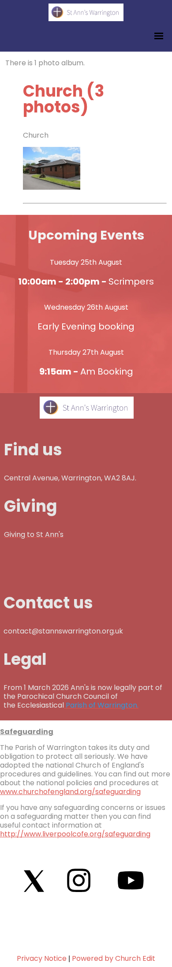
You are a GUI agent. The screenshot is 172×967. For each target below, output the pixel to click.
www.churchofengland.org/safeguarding (70, 792)
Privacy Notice (42, 958)
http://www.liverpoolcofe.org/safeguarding (75, 834)
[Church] (51, 187)
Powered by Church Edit (113, 958)
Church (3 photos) (63, 99)
